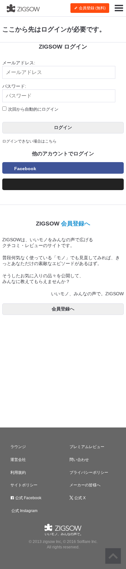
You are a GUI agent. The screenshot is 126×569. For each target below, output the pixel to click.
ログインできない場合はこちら (29, 141)
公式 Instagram (23, 511)
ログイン (63, 127)
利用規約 (18, 472)
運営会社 (18, 459)
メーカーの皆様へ (84, 485)
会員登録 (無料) (92, 8)
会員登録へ (75, 223)
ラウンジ (18, 447)
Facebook (25, 168)
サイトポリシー (23, 485)
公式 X (79, 498)
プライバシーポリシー (88, 472)
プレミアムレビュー (86, 447)
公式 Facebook (27, 498)
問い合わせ (79, 459)
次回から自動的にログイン (33, 109)
